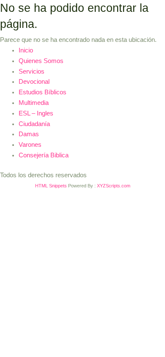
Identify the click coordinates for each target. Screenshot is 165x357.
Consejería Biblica (44, 155)
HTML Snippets (51, 185)
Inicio (26, 50)
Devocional (34, 81)
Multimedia (34, 102)
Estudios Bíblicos (42, 92)
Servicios (31, 71)
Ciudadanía (34, 124)
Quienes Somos (41, 61)
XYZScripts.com (113, 185)
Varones (30, 144)
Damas (29, 134)
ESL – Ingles (36, 113)
